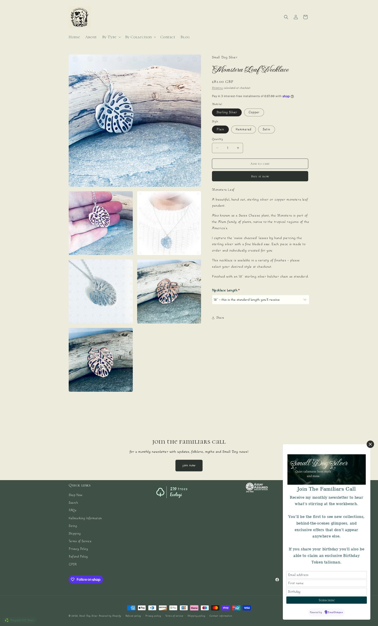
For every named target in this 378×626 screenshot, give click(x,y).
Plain (220, 129)
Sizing (73, 526)
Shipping (217, 88)
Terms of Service (80, 541)
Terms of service (174, 615)
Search (73, 503)
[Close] (370, 444)
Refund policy (133, 615)
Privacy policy (153, 615)
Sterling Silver (227, 112)
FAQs (72, 510)
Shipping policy (196, 615)
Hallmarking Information (85, 518)
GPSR (73, 564)
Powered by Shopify (110, 615)
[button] (111, 37)
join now (189, 465)
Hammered (243, 129)
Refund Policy (78, 556)
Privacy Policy (78, 549)
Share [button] (220, 318)
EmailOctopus (335, 612)
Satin (266, 129)
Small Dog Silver (88, 615)
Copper (254, 112)
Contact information (221, 615)
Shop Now (75, 495)
